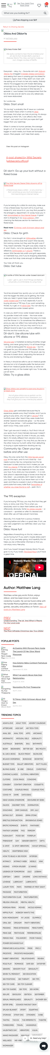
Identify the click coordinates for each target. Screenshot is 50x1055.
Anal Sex (7, 733)
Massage (7, 892)
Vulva (34, 1030)
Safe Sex (30, 964)
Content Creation (22, 784)
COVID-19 (7, 795)
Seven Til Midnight (11, 974)
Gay (17, 841)
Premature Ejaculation (14, 948)
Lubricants (31, 882)
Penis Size (7, 933)
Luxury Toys (8, 887)
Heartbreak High (20, 851)
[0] (46, 6)
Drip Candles (21, 810)
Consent (7, 784)
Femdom (31, 831)
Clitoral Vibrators (30, 774)
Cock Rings (18, 779)
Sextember (39, 994)
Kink (41, 861)
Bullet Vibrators (25, 764)
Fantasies (34, 825)
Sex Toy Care (8, 984)
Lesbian (38, 872)
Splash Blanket (10, 1010)
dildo (36, 112)
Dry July (34, 810)
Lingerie (26, 877)
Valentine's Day (10, 1030)
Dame (16, 795)
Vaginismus (31, 1025)
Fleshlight (8, 836)
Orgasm (17, 923)
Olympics (36, 918)
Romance (19, 964)
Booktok (39, 759)
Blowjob (37, 754)
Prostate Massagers (24, 953)
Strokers (30, 1015)
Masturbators (31, 897)
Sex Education (29, 974)
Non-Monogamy (10, 918)
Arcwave (37, 733)
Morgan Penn (9, 907)
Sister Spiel (8, 1005)
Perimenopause (34, 933)
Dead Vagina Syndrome (13, 800)
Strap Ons (18, 1015)
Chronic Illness (10, 774)
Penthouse (19, 933)
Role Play (7, 964)
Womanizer (8, 1046)
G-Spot (6, 846)
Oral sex (7, 923)
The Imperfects (29, 1020)
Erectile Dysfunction (13, 820)
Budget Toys (8, 764)
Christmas (41, 769)
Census (30, 769)
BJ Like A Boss (9, 754)
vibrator (35, 416)
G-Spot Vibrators (21, 846)
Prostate (7, 953)
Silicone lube (9, 342)
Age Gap (19, 728)
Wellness (7, 1040)
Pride (30, 948)
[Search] (45, 13)
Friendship (7, 841)
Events (24, 825)
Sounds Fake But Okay (26, 1005)
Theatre (42, 1020)
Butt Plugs (41, 764)
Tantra (6, 1020)
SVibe (40, 1015)
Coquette (38, 784)
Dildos (6, 805)
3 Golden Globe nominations (32, 74)
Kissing (6, 866)
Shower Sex (41, 999)
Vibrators (24, 1030)
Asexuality (37, 738)
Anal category (28, 218)
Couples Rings (22, 790)
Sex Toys (23, 989)
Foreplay (31, 836)
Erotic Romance (10, 825)
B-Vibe (21, 769)
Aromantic (8, 738)
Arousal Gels (22, 738)
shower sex (31, 347)
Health (6, 851)
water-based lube (11, 301)
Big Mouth (41, 749)
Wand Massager (10, 1035)
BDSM (5, 749)
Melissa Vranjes (10, 902)
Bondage (27, 759)
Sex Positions (9, 979)
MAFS (19, 887)
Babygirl (19, 744)
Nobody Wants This (25, 913)
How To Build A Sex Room (14, 856)
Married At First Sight (34, 887)
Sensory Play (19, 969)
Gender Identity (29, 841)
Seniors (6, 969)
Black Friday (24, 754)
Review (41, 958)
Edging (19, 815)
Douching (7, 810)
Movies (22, 907)
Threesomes (8, 1025)
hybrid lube (25, 306)
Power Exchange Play (13, 943)
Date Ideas (26, 795)
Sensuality (33, 969)
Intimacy (7, 861)
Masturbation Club (12, 897)
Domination (33, 805)
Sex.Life (6, 994)
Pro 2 (37, 948)
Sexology (16, 994)
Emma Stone (31, 815)
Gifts (42, 841)
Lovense (6, 882)
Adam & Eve (8, 723)
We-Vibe (18, 1040)
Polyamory (21, 938)
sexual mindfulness (12, 999)
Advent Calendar (37, 723)
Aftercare (7, 728)
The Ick (16, 1020)
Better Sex (28, 749)
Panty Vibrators (32, 923)
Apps (28, 733)
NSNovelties (31, 238)
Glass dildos (9, 411)
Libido (17, 877)
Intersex (33, 856)
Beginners (15, 749)
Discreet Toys (18, 805)
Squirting (33, 1010)
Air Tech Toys (32, 728)
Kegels (33, 861)
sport (23, 1010)
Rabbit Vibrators (11, 958)
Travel (20, 1025)
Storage (7, 1015)
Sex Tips (35, 979)
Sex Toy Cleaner (25, 984)
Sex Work (34, 989)
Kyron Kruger (19, 866)
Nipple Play (8, 913)
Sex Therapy (23, 979)
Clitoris (6, 779)
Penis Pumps (37, 928)
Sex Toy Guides (9, 989)
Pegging (7, 928)
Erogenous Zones (34, 820)
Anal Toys (18, 733)
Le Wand (32, 866)
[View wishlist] (39, 6)
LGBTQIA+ (7, 877)
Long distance (40, 877)
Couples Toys (38, 790)
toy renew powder (34, 509)
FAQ (23, 831)
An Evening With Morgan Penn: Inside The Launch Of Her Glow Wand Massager (29, 651)
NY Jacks (25, 918)
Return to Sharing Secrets (13, 27)
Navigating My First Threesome (26, 687)
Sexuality (28, 999)
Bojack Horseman (11, 759)
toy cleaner (12, 467)
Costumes (7, 790)
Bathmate (37, 744)
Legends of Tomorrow (13, 872)
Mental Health (27, 902)
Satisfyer (41, 964)
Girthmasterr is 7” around (22, 251)
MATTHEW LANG (11, 38)
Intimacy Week (20, 861)
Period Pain (8, 938)
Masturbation (20, 892)
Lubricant (18, 882)
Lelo (29, 872)
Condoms (31, 779)
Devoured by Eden (35, 800)
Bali (28, 744)
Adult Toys (21, 723)
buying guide (9, 769)
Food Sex (20, 836)
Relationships (28, 958)
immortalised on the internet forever (22, 215)
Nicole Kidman (34, 907)
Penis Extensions (21, 928)
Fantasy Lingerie (10, 831)
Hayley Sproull (39, 846)
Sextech (28, 994)
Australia (7, 744)
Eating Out (8, 815)
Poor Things (35, 938)
